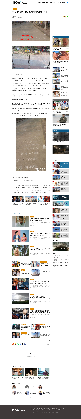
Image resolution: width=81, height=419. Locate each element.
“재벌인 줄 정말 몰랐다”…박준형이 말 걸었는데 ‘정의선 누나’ (17, 378)
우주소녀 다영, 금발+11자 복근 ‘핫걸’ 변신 (33, 387)
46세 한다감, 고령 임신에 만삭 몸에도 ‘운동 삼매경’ (46, 388)
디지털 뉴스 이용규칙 (58, 408)
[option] (17, 374)
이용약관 (38, 408)
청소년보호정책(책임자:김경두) (50, 408)
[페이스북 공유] (59, 17)
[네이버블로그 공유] (67, 17)
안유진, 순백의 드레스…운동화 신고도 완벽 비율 (46, 393)
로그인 (31, 408)
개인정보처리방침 (42, 408)
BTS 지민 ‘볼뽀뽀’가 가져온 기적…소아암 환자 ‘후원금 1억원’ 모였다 (30, 378)
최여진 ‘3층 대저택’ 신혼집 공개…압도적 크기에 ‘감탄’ (20, 388)
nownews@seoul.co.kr (22, 177)
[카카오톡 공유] (64, 17)
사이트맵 (62, 408)
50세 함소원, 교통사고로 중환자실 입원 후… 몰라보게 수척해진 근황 (43, 378)
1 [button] (30, 397)
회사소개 (34, 408)
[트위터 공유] (62, 17)
